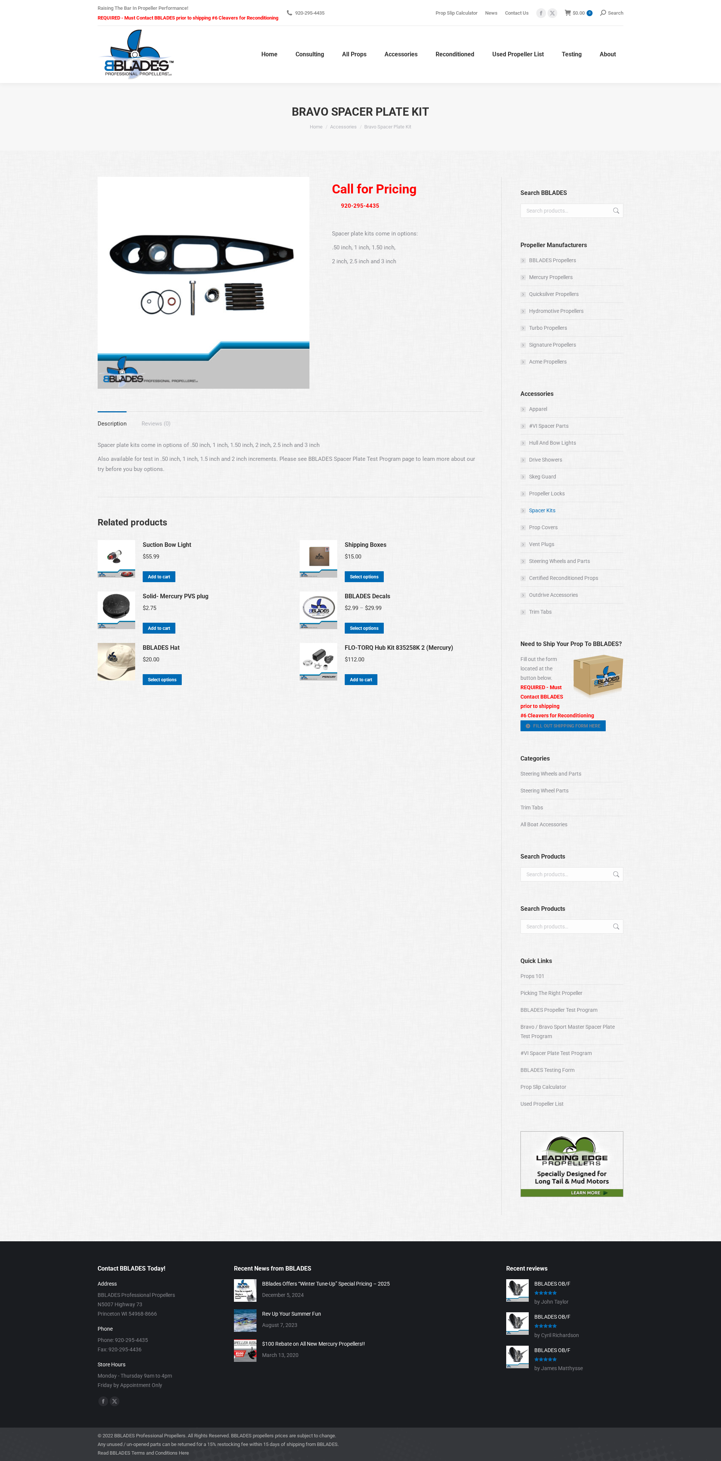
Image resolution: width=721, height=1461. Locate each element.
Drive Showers (545, 460)
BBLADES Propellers (552, 260)
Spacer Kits (542, 510)
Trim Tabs (540, 612)
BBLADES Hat (161, 647)
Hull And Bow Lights (552, 443)
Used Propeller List (542, 1104)
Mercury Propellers (551, 277)
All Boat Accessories (543, 824)
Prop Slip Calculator (543, 1087)
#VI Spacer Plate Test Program (556, 1053)
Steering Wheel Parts (544, 791)
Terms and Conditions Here (160, 1453)
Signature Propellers (552, 345)
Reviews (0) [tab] (156, 423)
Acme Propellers (548, 362)
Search (615, 211)
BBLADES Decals (367, 596)
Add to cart (159, 577)
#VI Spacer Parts (549, 426)
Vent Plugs (541, 544)
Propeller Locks (547, 494)
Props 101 (532, 976)
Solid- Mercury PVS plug (175, 596)
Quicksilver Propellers (554, 294)
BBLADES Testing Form (547, 1070)
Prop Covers (543, 527)
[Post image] (245, 1290)
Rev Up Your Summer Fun (291, 1314)
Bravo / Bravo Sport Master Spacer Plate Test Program (567, 1031)
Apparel (538, 409)
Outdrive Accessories (553, 595)
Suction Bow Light (167, 544)
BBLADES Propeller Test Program (558, 1010)
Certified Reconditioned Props (563, 578)
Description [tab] (112, 423)
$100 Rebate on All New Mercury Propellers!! (313, 1344)
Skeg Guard (542, 477)
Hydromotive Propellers (556, 311)
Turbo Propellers (548, 328)
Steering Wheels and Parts (559, 561)
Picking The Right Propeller (551, 993)
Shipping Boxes (365, 544)
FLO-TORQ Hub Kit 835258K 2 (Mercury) (399, 647)
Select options (364, 577)
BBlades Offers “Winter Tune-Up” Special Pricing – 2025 (326, 1284)
